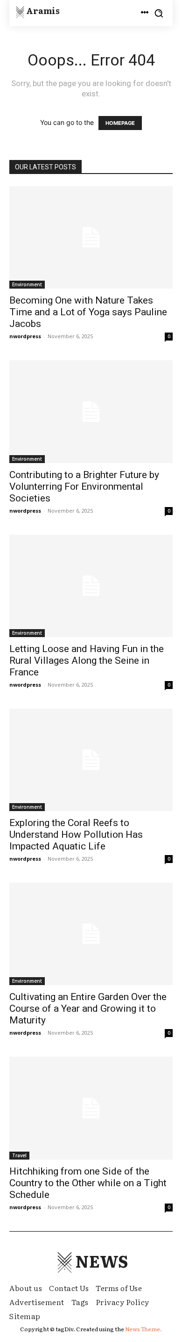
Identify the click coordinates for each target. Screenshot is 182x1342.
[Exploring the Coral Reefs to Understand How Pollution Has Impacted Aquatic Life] (91, 760)
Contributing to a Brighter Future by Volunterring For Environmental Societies (84, 486)
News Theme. (143, 1329)
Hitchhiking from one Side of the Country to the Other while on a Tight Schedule (88, 1183)
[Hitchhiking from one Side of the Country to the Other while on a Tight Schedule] (91, 1108)
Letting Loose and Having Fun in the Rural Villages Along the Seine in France (86, 660)
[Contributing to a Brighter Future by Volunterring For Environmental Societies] (91, 411)
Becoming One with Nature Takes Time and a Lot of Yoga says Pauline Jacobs (88, 312)
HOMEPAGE (120, 123)
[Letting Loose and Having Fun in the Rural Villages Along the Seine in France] (91, 586)
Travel (19, 1155)
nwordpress (25, 336)
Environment (27, 284)
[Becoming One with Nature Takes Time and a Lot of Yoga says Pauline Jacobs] (91, 237)
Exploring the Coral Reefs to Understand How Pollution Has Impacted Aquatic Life (76, 834)
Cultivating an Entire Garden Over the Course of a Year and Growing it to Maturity (88, 1008)
